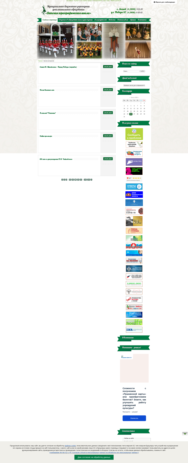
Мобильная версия (116, 0)
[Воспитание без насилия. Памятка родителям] (134, 263)
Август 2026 (134, 97)
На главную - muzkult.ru (73, 0)
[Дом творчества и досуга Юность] (134, 332)
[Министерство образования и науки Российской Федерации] (134, 271)
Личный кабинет (97, 0)
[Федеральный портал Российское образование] (134, 279)
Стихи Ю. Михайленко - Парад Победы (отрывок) (58, 67)
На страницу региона (86, 0)
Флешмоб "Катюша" (48, 113)
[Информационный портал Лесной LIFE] (134, 324)
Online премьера (46, 136)
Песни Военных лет (47, 90)
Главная (40, 61)
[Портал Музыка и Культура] (134, 317)
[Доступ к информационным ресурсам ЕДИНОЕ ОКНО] (134, 286)
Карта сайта (106, 0)
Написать (134, 418)
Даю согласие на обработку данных (94, 457)
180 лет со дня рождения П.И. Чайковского (56, 159)
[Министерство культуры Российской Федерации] (134, 294)
